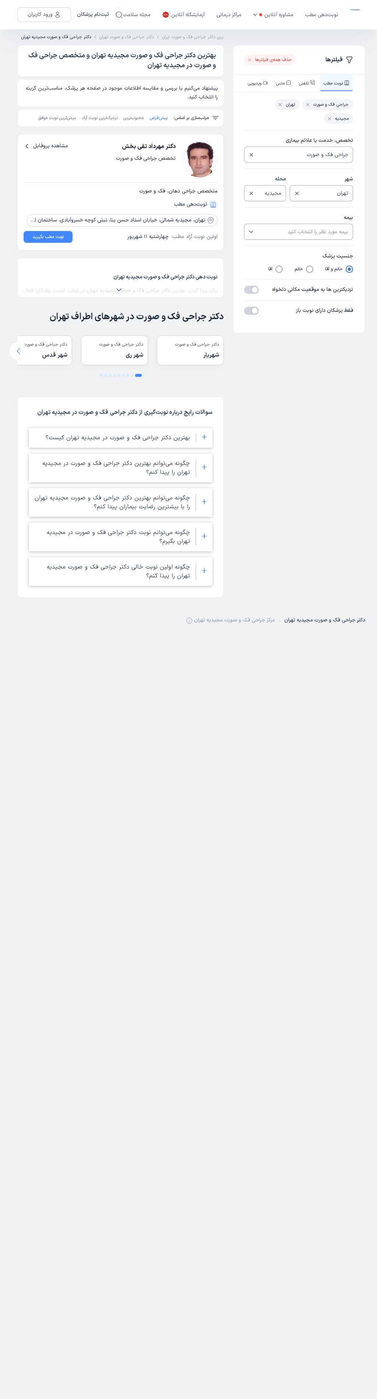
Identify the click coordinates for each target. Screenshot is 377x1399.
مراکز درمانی (229, 15)
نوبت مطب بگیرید (48, 237)
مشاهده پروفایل (50, 146)
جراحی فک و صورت (331, 104)
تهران (290, 104)
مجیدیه (342, 118)
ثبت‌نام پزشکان (93, 14)
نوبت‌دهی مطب (321, 15)
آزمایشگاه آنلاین (188, 15)
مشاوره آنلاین (278, 15)
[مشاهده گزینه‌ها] (250, 231)
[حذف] (251, 154)
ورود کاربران (40, 14)
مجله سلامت (137, 15)
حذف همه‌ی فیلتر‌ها (273, 60)
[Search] (119, 14)
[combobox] (304, 154)
